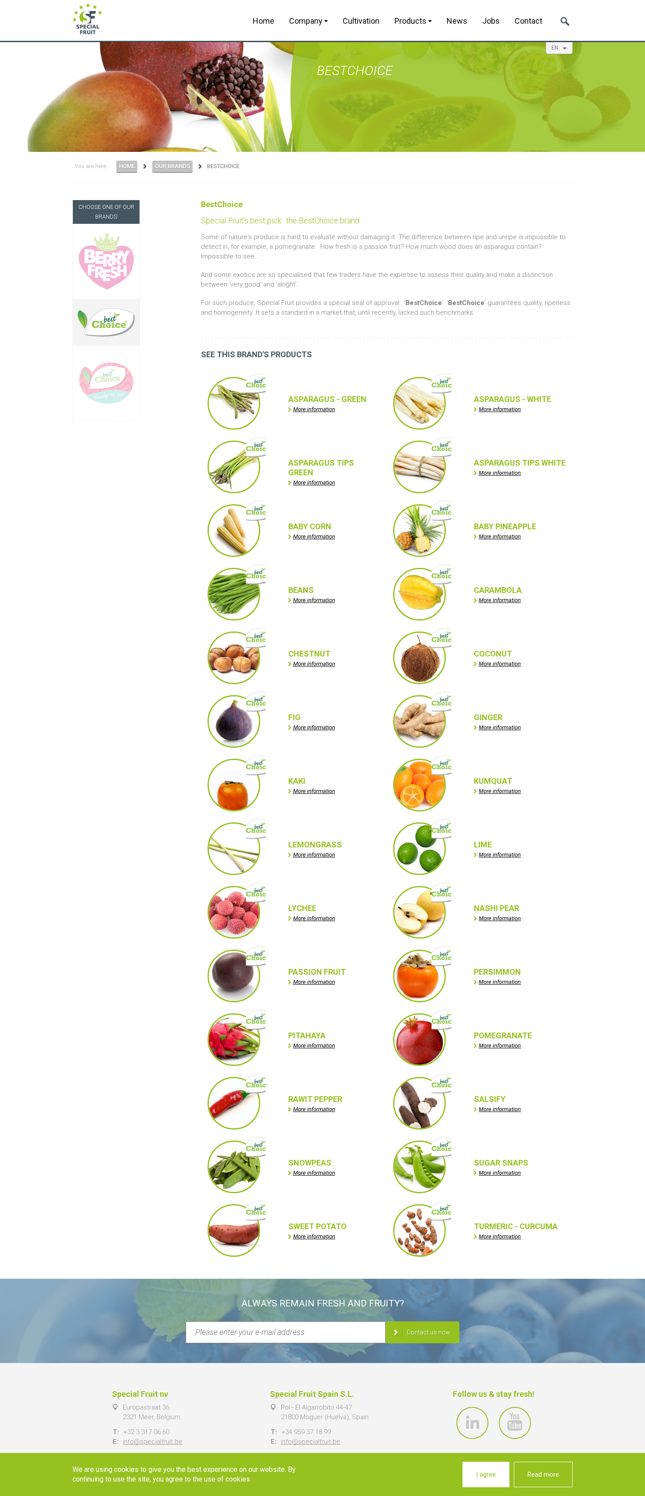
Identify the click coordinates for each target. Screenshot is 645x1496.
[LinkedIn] (472, 1423)
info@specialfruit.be (153, 1442)
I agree (486, 1474)
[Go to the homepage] (87, 18)
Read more (543, 1474)
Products (411, 20)
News (457, 20)
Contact (528, 20)
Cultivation (361, 20)
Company (306, 20)
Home (263, 20)
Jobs (491, 20)
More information (314, 409)
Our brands (172, 166)
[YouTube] (515, 1423)
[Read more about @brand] (106, 261)
